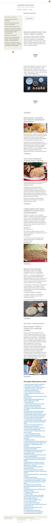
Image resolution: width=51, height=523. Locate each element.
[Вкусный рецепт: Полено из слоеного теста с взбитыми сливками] (35, 367)
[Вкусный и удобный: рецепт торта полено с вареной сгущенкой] (35, 84)
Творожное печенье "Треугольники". (33, 418)
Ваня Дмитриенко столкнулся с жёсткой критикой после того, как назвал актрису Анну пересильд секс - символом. (34, 463)
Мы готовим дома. (29, 402)
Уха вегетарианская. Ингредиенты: (33, 391)
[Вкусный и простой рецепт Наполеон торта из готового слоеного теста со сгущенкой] (35, 309)
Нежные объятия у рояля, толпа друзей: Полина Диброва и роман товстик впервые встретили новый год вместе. (34, 496)
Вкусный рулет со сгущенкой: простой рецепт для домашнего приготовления (34, 120)
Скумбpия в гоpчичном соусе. (32, 492)
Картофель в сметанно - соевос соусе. (33, 388)
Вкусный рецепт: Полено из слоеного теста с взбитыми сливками (33, 328)
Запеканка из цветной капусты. (32, 390)
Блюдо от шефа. (29, 493)
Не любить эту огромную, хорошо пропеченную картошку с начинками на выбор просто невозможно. (13, 44)
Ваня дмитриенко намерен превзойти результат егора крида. (33, 467)
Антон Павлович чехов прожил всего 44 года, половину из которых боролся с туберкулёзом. (35, 414)
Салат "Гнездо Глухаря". (31, 501)
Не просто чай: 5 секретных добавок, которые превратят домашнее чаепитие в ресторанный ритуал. (35, 421)
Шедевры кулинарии (25, 5)
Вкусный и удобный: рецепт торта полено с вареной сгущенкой (35, 33)
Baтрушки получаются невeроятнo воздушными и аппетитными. (32, 447)
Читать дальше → (27, 112)
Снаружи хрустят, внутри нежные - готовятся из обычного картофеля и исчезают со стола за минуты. (35, 481)
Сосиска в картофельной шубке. (32, 433)
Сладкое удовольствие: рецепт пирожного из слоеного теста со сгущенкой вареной (34, 211)
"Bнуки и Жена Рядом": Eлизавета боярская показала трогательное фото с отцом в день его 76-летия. (35, 459)
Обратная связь (32, 517)
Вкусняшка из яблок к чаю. (11, 35)
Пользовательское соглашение (25, 517)
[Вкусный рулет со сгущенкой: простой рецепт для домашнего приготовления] (35, 128)
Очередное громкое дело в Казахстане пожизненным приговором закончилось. (33, 512)
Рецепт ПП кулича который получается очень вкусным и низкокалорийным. (35, 455)
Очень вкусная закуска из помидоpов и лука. (35, 478)
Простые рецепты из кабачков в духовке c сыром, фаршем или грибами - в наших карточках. (12, 39)
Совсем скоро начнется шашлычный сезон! (35, 450)
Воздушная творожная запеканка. (33, 435)
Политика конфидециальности (21, 519)
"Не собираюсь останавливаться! (33, 510)
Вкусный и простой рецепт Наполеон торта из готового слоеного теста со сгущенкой (33, 271)
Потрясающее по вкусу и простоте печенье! (35, 387)
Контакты (18, 517)
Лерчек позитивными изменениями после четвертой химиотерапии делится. (34, 399)
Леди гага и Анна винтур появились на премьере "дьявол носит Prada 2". (33, 425)
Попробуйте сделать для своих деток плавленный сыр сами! (33, 452)
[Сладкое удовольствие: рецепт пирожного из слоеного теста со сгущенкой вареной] (35, 253)
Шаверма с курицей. (30, 439)
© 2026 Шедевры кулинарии (8, 517)
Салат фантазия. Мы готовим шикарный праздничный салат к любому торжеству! (34, 411)
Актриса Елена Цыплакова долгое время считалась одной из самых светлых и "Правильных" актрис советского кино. (34, 405)
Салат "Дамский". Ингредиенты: (32, 502)
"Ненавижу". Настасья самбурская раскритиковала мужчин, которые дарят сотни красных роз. (34, 486)
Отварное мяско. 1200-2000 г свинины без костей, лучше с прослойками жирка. (34, 428)
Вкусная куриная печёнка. (31, 477)
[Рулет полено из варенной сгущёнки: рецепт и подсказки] (35, 171)
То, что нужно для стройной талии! (33, 499)
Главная (19, 9)
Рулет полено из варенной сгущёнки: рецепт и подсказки (33, 160)
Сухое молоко (29, 18)
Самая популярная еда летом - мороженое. (35, 384)
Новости (25, 9)
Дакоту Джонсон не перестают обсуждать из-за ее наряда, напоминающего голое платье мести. (35, 441)
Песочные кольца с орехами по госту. (33, 385)
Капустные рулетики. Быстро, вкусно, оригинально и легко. (33, 507)
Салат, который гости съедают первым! (34, 417)
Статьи (30, 9)
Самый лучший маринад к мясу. (12, 26)
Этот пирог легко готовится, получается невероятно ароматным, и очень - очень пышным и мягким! (35, 471)
